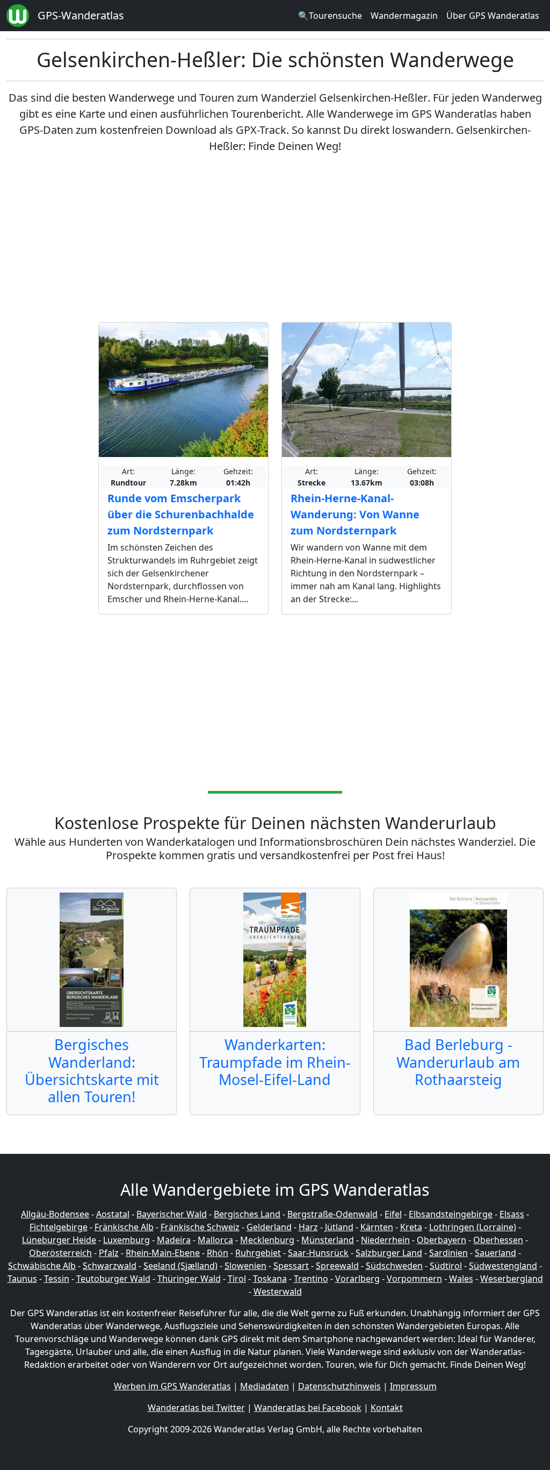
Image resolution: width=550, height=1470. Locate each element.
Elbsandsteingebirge (451, 1214)
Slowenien (245, 1266)
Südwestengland (503, 1266)
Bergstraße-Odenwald (332, 1214)
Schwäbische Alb (42, 1266)
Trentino (311, 1279)
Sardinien (448, 1253)
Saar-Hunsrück (318, 1253)
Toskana (270, 1279)
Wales (461, 1279)
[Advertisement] (275, 238)
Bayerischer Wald (171, 1214)
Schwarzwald (109, 1266)
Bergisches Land (247, 1214)
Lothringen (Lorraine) (472, 1227)
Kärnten (376, 1227)
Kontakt (387, 1408)
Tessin (56, 1279)
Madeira (174, 1240)
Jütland (339, 1227)
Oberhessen (498, 1240)
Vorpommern (414, 1279)
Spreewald (337, 1266)
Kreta (411, 1227)
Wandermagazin (404, 16)
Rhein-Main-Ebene (163, 1253)
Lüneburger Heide (59, 1240)
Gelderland (269, 1227)
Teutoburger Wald (113, 1279)
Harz (308, 1227)
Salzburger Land (389, 1253)
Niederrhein (385, 1240)
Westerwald (278, 1291)
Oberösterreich (60, 1253)
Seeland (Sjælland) (180, 1266)
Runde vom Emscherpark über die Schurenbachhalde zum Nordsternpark (180, 514)
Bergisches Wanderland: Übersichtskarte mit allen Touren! (92, 1070)
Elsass (512, 1214)
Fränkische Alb (124, 1227)
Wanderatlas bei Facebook (307, 1408)
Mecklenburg (267, 1240)
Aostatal (112, 1214)
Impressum (413, 1386)
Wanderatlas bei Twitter (196, 1408)
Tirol (237, 1279)
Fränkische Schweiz (200, 1227)
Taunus (22, 1279)
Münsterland (327, 1240)
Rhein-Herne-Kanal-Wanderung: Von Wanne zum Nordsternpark (355, 514)
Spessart (291, 1266)
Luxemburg (126, 1240)
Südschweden (394, 1266)
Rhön (217, 1253)
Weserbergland (511, 1279)
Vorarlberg (357, 1279)
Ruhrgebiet (258, 1253)
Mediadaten (264, 1386)
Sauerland (495, 1253)
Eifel (393, 1214)
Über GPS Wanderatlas (492, 16)
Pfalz (109, 1253)
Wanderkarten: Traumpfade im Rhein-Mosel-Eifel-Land (275, 1061)
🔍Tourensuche (330, 16)
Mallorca (215, 1240)
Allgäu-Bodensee (55, 1214)
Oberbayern (441, 1240)
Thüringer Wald (189, 1279)
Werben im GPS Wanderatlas (172, 1386)
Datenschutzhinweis (339, 1386)
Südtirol (446, 1266)
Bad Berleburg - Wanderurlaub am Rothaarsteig (458, 1061)
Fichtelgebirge (59, 1227)
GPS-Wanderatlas (81, 15)
